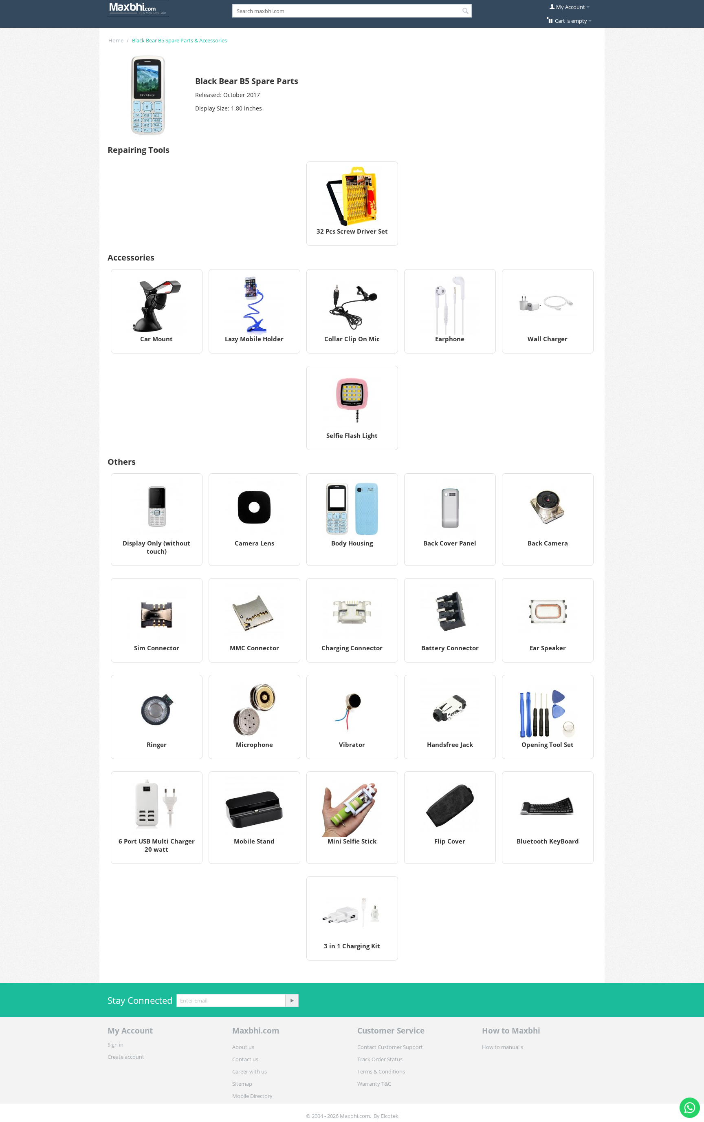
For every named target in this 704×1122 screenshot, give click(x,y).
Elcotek (389, 1116)
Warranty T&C (374, 1083)
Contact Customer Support (390, 1047)
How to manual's (502, 1047)
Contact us (245, 1059)
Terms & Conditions (381, 1071)
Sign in (115, 1044)
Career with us (249, 1071)
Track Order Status (380, 1059)
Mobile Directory (252, 1096)
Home (115, 40)
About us (243, 1047)
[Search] (466, 11)
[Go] (291, 1000)
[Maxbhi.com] (138, 7)
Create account (126, 1056)
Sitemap (242, 1083)
